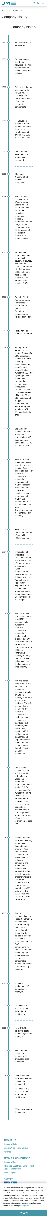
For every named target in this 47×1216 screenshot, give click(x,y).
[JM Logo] (9, 3)
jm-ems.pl (8, 1152)
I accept (23, 1213)
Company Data (10, 1162)
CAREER (8, 1179)
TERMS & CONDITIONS (17, 1158)
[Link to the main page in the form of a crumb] (2, 10)
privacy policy (23, 1206)
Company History (11, 1144)
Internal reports (10, 1173)
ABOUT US (10, 1140)
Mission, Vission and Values (16, 1148)
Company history (14, 10)
